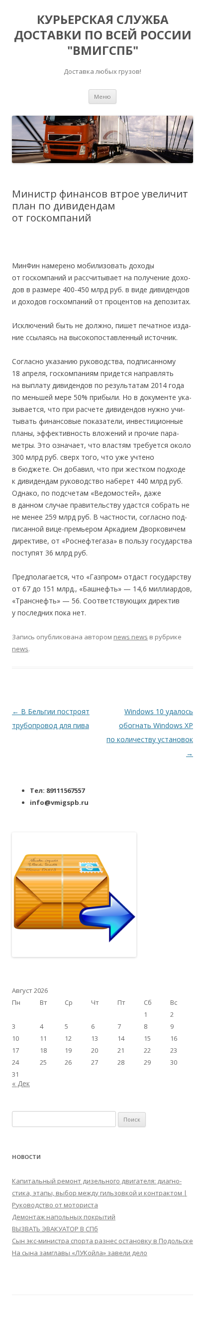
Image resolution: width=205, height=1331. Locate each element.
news (20, 648)
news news (130, 636)
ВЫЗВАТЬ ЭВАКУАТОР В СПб (55, 1228)
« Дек (21, 1083)
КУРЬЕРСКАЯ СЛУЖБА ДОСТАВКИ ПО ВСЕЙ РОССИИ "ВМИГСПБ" (103, 35)
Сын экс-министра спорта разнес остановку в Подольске (102, 1240)
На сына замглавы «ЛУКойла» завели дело (79, 1252)
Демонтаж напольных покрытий (63, 1216)
